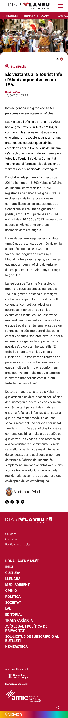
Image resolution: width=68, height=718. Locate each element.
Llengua (12, 579)
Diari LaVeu (12, 92)
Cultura (12, 573)
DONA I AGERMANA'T (37, 16)
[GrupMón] (34, 714)
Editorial (13, 614)
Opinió (11, 591)
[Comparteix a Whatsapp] (17, 502)
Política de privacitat (18, 544)
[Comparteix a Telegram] (22, 502)
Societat (13, 602)
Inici (9, 567)
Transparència (19, 620)
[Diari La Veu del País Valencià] (26, 10)
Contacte (11, 539)
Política (13, 596)
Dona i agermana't (22, 561)
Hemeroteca (16, 647)
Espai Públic (18, 66)
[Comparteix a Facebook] (12, 502)
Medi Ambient (17, 585)
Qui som (10, 534)
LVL (8, 608)
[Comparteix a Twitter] (7, 502)
